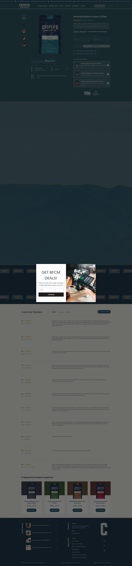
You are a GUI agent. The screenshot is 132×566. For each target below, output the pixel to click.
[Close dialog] (94, 266)
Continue (51, 294)
